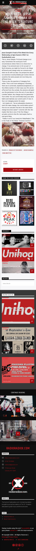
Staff (14, 33)
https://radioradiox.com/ (12, 458)
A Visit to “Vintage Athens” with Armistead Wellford (18, 240)
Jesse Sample (28, 150)
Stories (18, 11)
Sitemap (4, 537)
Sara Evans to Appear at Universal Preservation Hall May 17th (18, 403)
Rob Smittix (7, 153)
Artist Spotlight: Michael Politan (18, 267)
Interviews (6, 235)
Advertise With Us (9, 516)
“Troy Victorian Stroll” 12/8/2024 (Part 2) (18, 428)
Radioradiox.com (18, 448)
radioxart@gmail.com (11, 464)
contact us (13, 530)
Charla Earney (6, 320)
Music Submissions (10, 519)
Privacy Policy (13, 537)
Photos (5, 263)
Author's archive (18, 170)
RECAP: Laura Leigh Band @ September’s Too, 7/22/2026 (18, 339)
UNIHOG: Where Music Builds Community (18, 254)
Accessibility (26, 528)
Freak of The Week (15, 150)
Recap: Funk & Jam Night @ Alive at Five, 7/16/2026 (18, 369)
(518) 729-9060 (9, 461)
